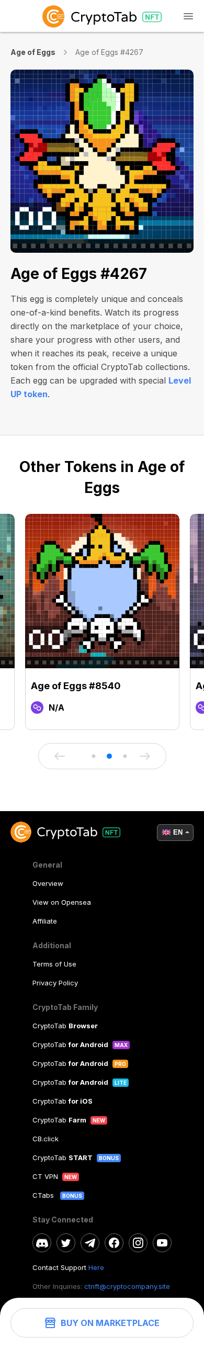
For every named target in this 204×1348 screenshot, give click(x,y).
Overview (47, 883)
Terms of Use (54, 964)
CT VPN (45, 1176)
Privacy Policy (55, 983)
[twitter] (65, 1242)
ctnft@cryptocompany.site (127, 1286)
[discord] (41, 1242)
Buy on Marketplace (110, 1323)
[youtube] (162, 1242)
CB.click (45, 1138)
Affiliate (44, 921)
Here (96, 1267)
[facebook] (114, 1242)
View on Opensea (61, 902)
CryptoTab (65, 1025)
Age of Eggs (33, 52)
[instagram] (138, 1242)
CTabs (44, 1195)
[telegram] (90, 1242)
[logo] (102, 16)
